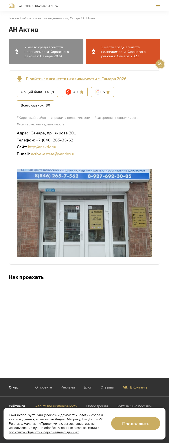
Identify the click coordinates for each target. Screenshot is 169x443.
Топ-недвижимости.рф (33, 5)
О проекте (43, 387)
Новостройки (97, 406)
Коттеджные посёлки (134, 406)
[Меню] (158, 5)
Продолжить (135, 423)
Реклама (68, 387)
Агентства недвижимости (56, 406)
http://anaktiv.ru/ (42, 146)
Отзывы (107, 387)
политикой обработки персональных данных (44, 432)
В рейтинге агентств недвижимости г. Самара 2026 (76, 78)
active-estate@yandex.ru (53, 153)
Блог (88, 387)
